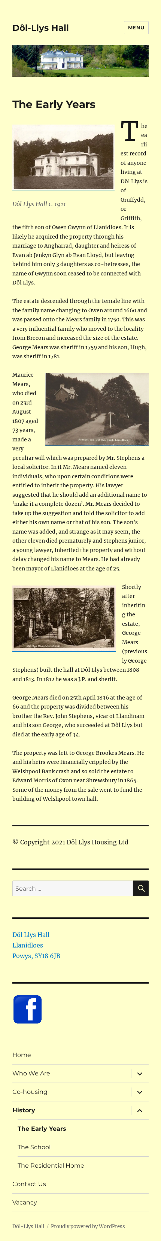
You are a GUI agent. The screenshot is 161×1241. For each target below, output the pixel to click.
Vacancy (24, 1202)
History (23, 1110)
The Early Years (42, 1128)
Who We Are (31, 1073)
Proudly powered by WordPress (88, 1226)
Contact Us (29, 1184)
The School (34, 1147)
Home (21, 1054)
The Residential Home (51, 1165)
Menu (136, 27)
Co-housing (30, 1091)
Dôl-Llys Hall (40, 28)
